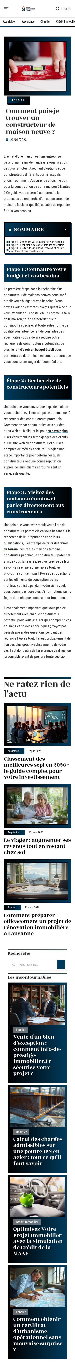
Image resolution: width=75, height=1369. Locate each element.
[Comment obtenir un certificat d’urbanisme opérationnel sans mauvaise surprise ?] (37, 1287)
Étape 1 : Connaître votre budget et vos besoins (36, 241)
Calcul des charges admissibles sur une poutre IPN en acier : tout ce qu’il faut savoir (37, 1151)
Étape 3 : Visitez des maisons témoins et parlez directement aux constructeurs (36, 250)
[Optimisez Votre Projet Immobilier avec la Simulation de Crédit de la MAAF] (37, 1197)
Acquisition (13, 832)
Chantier (21, 1132)
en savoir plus (58, 431)
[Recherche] (57, 9)
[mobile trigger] (7, 8)
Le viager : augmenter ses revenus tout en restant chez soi (37, 846)
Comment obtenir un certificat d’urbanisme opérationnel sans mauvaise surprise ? (37, 1334)
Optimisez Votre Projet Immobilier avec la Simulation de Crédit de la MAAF (38, 1241)
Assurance (13, 751)
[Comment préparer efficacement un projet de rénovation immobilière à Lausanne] (37, 881)
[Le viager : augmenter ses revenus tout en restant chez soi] (37, 805)
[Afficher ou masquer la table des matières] (55, 229)
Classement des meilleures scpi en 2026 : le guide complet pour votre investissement (36, 768)
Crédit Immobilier (27, 1222)
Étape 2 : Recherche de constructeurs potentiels (37, 245)
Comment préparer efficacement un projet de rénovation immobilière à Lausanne (37, 924)
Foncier (18, 100)
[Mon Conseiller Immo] (27, 8)
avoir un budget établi (38, 349)
